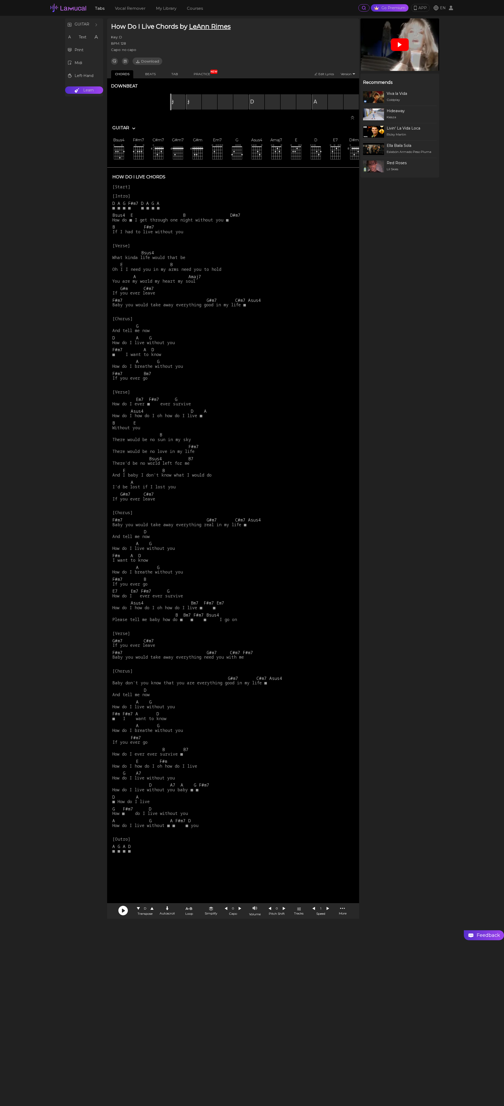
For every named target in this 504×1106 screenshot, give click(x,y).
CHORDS (122, 74)
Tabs (99, 8)
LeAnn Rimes (210, 26)
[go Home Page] (68, 8)
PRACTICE (204, 73)
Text (82, 37)
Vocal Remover (130, 8)
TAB (174, 74)
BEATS (150, 74)
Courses (195, 8)
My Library (166, 8)
